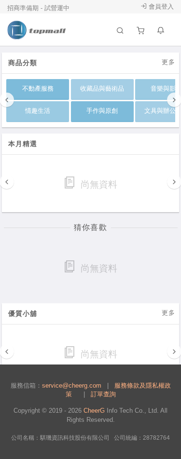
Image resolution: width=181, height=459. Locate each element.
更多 (168, 62)
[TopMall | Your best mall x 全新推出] (37, 29)
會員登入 (160, 6)
